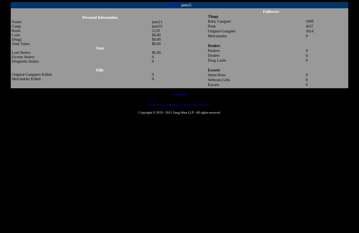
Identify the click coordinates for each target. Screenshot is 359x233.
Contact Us (203, 105)
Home (152, 105)
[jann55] (173, 5)
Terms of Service (182, 105)
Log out (164, 105)
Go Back (180, 94)
